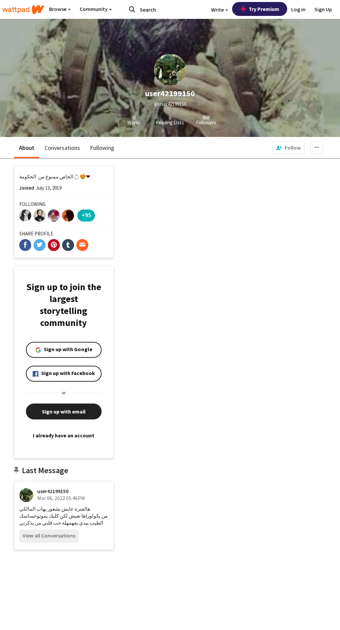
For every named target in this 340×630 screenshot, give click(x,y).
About (27, 148)
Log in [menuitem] (298, 9)
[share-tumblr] (68, 245)
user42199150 (52, 491)
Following (102, 148)
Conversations (62, 148)
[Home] (23, 10)
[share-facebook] (25, 245)
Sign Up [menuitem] (323, 9)
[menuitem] (288, 147)
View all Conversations (49, 535)
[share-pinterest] (54, 245)
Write (218, 9)
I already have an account (63, 435)
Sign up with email (64, 411)
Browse (58, 9)
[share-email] (82, 245)
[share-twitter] (39, 245)
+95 (86, 215)
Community (94, 9)
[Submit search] (132, 9)
